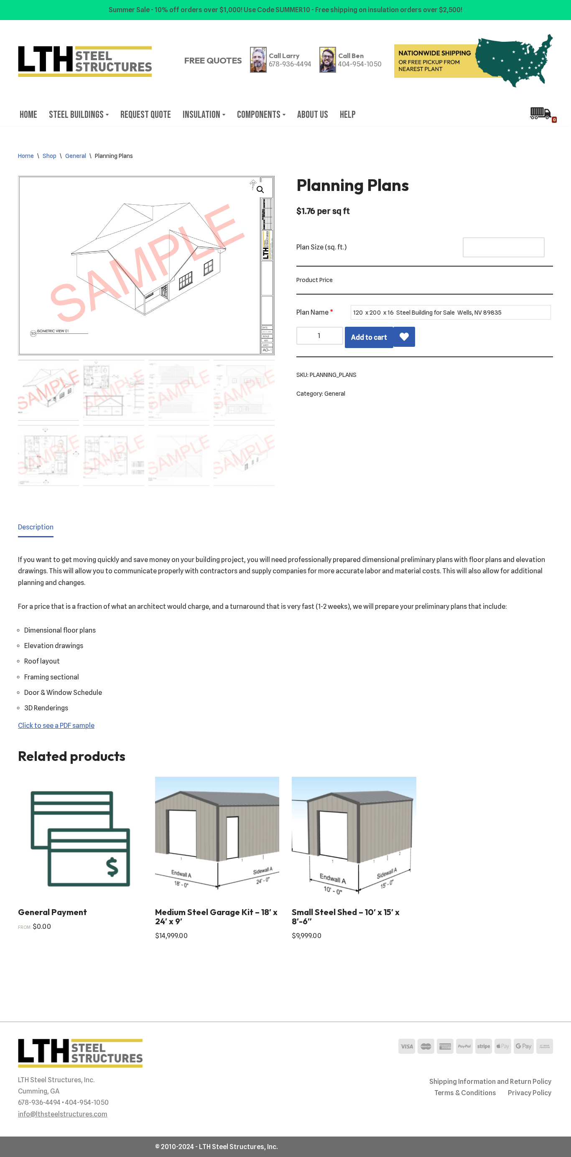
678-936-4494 (290, 64)
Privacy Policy (529, 1093)
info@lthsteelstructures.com (62, 1114)
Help (348, 115)
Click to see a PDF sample (56, 726)
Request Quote (145, 115)
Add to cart (369, 337)
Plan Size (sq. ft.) (321, 247)
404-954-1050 (360, 64)
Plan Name (314, 312)
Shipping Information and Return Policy (490, 1082)
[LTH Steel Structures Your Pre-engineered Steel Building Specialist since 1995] (85, 61)
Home (28, 115)
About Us (312, 115)
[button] (107, 114)
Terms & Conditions (465, 1093)
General (75, 156)
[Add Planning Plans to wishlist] (404, 337)
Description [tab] (36, 527)
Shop (49, 156)
